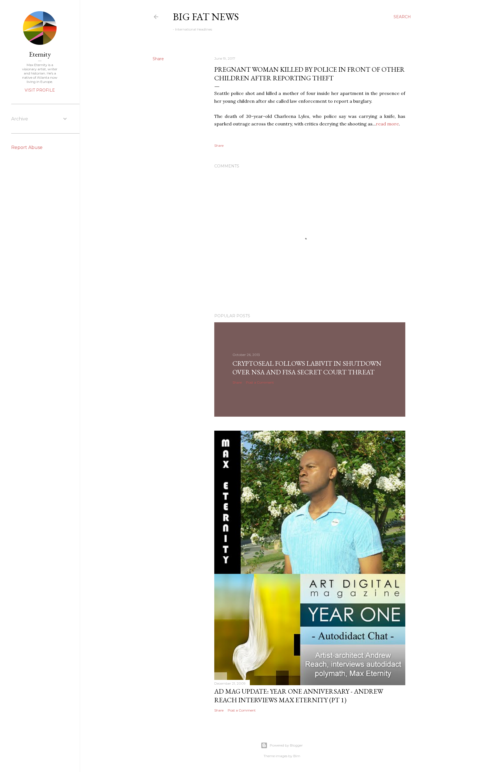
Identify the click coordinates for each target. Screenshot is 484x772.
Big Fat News (206, 16)
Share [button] (158, 58)
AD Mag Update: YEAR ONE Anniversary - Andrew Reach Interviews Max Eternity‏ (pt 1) (298, 695)
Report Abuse (27, 147)
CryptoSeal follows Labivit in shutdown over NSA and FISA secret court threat (306, 367)
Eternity (40, 54)
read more (387, 124)
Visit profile (40, 90)
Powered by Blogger (286, 745)
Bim (296, 756)
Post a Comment (260, 382)
